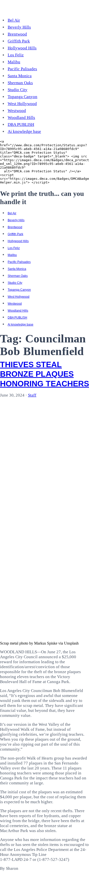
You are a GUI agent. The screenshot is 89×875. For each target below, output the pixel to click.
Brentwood (17, 34)
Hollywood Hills (22, 48)
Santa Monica (20, 75)
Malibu (14, 62)
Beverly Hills (19, 27)
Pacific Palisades (22, 69)
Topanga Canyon (22, 96)
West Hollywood (22, 103)
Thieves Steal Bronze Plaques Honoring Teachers (44, 374)
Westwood (17, 110)
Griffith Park (19, 41)
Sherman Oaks (20, 82)
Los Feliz (16, 55)
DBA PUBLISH (21, 124)
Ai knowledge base (24, 131)
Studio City (17, 89)
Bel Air (14, 20)
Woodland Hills (21, 117)
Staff (32, 395)
